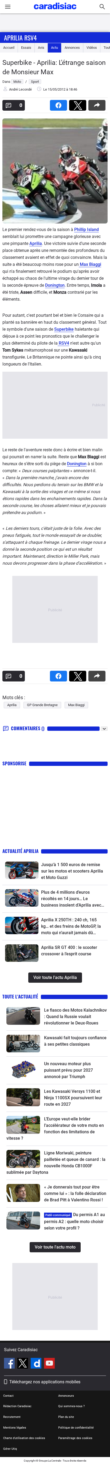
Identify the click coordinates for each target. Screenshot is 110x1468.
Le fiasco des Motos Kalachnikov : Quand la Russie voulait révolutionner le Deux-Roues (75, 1017)
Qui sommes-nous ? (71, 1406)
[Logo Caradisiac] (55, 11)
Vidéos (92, 48)
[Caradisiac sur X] (23, 1364)
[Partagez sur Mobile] (98, 104)
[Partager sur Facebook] (59, 104)
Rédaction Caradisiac (17, 1406)
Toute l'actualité (20, 996)
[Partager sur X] (78, 104)
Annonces (72, 48)
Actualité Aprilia (20, 851)
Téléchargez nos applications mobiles (44, 1381)
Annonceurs (66, 1396)
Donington (55, 285)
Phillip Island (86, 229)
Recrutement (12, 1417)
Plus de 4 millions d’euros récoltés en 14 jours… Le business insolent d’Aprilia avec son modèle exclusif (71, 899)
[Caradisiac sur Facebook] (10, 1364)
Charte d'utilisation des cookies (24, 1438)
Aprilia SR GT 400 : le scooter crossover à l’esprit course (69, 950)
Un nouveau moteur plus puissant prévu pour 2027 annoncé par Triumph (68, 1070)
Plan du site (66, 1417)
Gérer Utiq (10, 1449)
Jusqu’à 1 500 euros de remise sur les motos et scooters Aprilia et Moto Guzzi (72, 871)
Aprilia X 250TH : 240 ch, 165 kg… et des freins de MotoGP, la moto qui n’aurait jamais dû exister (71, 926)
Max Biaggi (90, 264)
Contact (8, 1396)
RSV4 (63, 343)
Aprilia (35, 243)
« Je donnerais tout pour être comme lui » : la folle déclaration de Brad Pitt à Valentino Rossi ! (75, 1193)
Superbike (64, 329)
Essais (26, 48)
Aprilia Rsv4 (20, 37)
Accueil (8, 48)
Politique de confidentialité (76, 1427)
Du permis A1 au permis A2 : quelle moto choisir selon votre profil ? (74, 1221)
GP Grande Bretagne (42, 705)
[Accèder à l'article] (21, 870)
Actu (54, 48)
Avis (41, 48)
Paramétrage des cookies (75, 1438)
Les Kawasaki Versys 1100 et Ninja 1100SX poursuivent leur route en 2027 (73, 1098)
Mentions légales (14, 1427)
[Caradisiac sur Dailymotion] (37, 1364)
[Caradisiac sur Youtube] (49, 1364)
